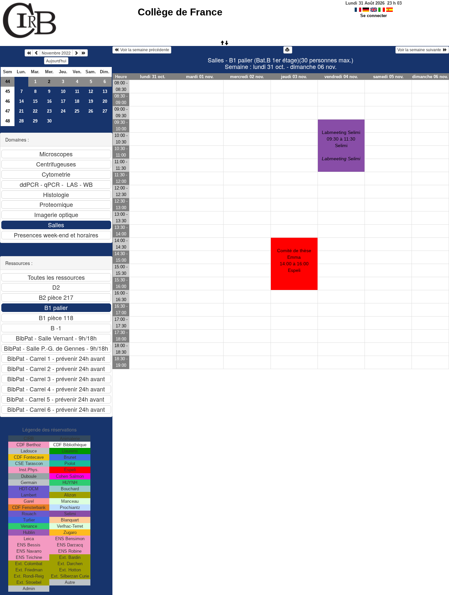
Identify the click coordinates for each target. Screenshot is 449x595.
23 (49, 111)
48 (7, 121)
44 (7, 81)
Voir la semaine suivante (420, 50)
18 (77, 101)
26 (90, 111)
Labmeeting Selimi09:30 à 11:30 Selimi (341, 145)
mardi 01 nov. (200, 76)
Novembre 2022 (56, 52)
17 (63, 101)
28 (21, 121)
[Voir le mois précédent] (36, 52)
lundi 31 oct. (152, 76)
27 (105, 111)
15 (35, 101)
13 (105, 91)
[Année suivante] (84, 52)
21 (21, 111)
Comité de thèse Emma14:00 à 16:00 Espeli (294, 260)
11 (77, 91)
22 (35, 111)
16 (49, 101)
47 (7, 111)
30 (49, 121)
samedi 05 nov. (388, 76)
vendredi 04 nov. (341, 76)
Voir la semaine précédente (143, 50)
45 (7, 91)
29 (35, 121)
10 (63, 91)
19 (90, 101)
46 (7, 101)
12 (90, 91)
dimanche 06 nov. (430, 76)
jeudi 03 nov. (294, 76)
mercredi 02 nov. (247, 76)
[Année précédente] (29, 52)
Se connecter (373, 15)
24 (63, 111)
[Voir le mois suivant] (76, 52)
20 (105, 101)
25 (77, 111)
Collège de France (180, 12)
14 (21, 101)
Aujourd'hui (56, 60)
